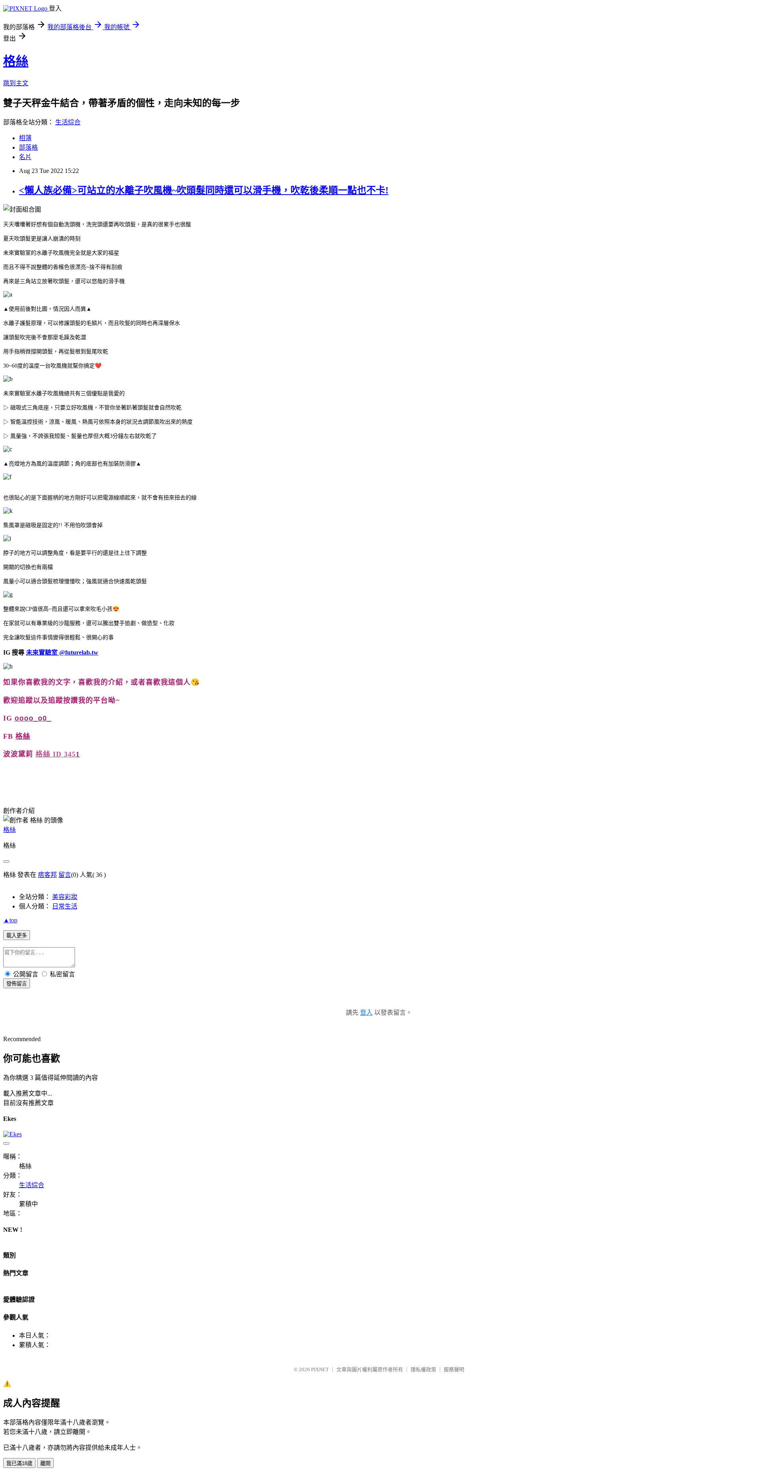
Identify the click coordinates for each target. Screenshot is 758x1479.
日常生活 (64, 906)
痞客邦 (47, 874)
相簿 (25, 138)
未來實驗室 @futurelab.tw (62, 652)
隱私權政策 (423, 1369)
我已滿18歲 (19, 1463)
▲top (10, 920)
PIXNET (320, 1369)
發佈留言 (16, 984)
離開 (45, 1463)
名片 (25, 157)
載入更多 (16, 935)
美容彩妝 (64, 896)
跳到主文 (15, 83)
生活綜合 (68, 122)
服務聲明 (454, 1369)
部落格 (28, 147)
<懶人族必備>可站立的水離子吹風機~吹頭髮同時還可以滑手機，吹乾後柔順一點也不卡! (203, 190)
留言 (64, 874)
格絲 (15, 61)
